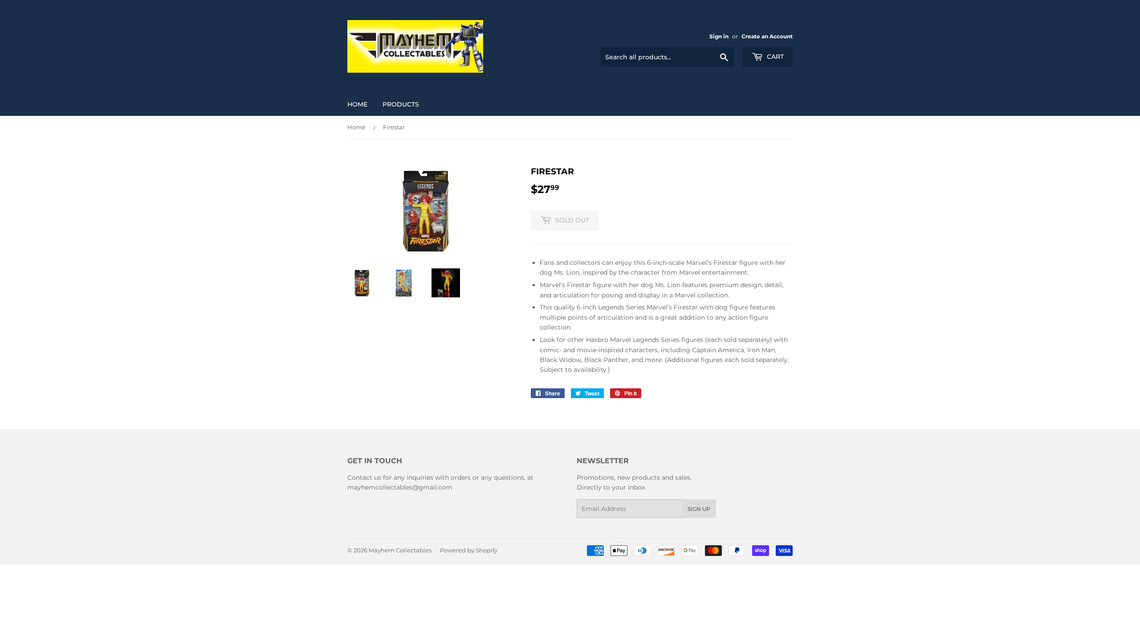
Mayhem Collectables (400, 550)
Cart (774, 57)
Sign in (719, 36)
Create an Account (767, 36)
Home (357, 104)
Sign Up (699, 509)
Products (401, 104)
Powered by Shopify (468, 550)
